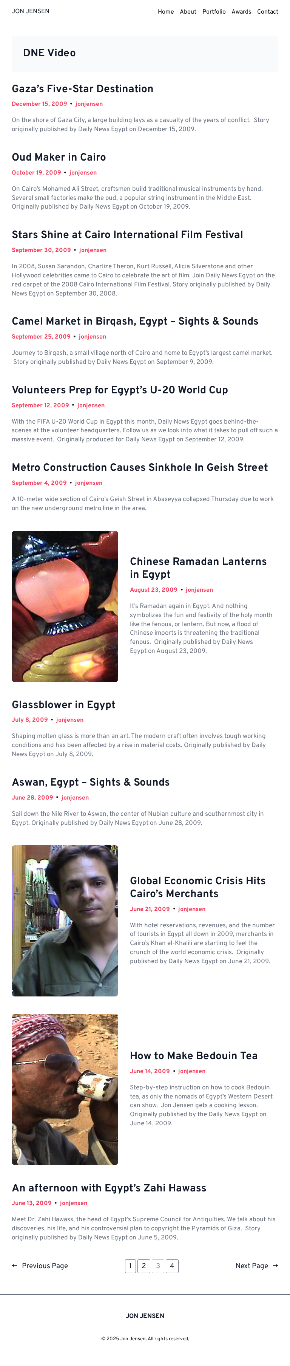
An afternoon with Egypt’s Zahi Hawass (109, 1189)
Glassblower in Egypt (64, 705)
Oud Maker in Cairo (59, 158)
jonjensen (89, 104)
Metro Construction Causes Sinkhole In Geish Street (140, 468)
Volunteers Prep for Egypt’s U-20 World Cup (120, 391)
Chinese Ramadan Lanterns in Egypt (198, 569)
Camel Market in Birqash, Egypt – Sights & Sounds (135, 322)
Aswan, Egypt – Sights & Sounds (91, 783)
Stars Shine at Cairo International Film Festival (127, 235)
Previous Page (40, 1266)
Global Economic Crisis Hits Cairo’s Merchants (198, 888)
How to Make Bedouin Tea (194, 1056)
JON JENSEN (30, 12)
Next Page (257, 1266)
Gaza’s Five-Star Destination (83, 90)
